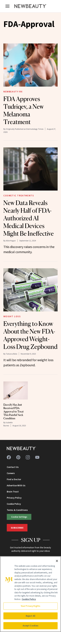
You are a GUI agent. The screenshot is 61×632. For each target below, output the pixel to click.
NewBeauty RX (13, 91)
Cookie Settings (19, 516)
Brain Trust (13, 491)
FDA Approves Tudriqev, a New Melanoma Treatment (23, 110)
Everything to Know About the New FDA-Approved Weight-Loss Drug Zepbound (30, 335)
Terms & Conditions (17, 509)
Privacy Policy (14, 497)
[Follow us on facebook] (9, 457)
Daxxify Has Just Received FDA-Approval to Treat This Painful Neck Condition (13, 411)
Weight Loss (12, 316)
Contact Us (13, 467)
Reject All (30, 615)
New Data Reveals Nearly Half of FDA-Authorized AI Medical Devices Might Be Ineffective (28, 218)
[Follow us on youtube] (37, 457)
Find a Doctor (14, 479)
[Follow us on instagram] (28, 457)
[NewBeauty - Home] (30, 6)
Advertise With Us (16, 485)
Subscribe (17, 527)
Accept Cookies (30, 625)
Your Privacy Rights (30, 606)
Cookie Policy (14, 503)
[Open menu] (7, 6)
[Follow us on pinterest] (18, 457)
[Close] (57, 561)
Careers (11, 473)
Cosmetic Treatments (18, 195)
